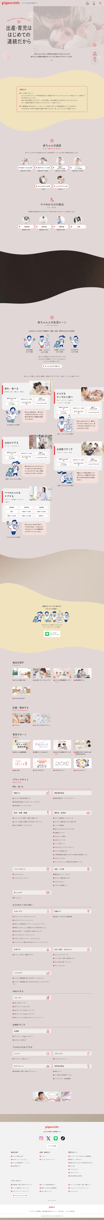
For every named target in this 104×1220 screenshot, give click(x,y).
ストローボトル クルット (21, 878)
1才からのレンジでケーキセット (64, 847)
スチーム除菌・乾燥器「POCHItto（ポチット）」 (28, 822)
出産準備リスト (16, 1166)
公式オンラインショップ (18, 1159)
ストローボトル (18, 874)
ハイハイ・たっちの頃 (11, 403)
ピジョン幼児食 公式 (61, 851)
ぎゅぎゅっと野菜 (60, 836)
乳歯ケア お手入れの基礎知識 (63, 917)
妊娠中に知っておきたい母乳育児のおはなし (81, 1163)
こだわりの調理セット (61, 885)
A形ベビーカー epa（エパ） (22, 1007)
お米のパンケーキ (60, 840)
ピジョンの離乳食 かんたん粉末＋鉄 (65, 822)
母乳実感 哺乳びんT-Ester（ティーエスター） (27, 802)
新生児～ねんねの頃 (11, 399)
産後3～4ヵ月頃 (41, 511)
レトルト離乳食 (59, 825)
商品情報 (95, 54)
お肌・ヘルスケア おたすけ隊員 (65, 434)
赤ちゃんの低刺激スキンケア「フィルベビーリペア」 (30, 924)
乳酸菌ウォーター (60, 833)
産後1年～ (41, 516)
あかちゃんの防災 (19, 1040)
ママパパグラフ (74, 1169)
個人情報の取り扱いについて (49, 1211)
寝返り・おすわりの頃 (41, 399)
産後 (11, 511)
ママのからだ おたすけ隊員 (12, 537)
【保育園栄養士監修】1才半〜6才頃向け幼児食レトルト (71, 855)
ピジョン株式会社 (70, 1211)
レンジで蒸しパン (60, 844)
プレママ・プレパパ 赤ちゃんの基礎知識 (80, 1156)
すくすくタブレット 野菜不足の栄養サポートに (69, 862)
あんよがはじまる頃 (26, 403)
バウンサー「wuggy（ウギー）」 (23, 1036)
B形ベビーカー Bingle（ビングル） (24, 1014)
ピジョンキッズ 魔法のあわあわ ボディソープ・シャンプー (31, 942)
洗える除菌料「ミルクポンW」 (23, 825)
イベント (43, 1156)
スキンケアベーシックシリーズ (23, 920)
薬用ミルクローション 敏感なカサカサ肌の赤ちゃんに (30, 928)
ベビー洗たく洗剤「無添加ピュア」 (65, 958)
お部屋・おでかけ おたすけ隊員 (13, 479)
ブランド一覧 (95, 60)
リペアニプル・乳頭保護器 (62, 1079)
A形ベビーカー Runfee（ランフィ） (24, 1010)
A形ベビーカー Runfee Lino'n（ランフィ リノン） (29, 1017)
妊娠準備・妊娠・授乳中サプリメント (25, 1071)
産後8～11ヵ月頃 (26, 516)
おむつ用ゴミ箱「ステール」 (63, 962)
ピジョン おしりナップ (61, 955)
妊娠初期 (11, 507)
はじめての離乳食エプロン (62, 878)
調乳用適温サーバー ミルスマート (65, 798)
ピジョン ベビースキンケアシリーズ (24, 917)
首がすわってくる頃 (26, 399)
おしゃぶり (17, 898)
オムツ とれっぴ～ (60, 966)
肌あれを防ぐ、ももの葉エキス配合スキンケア (28, 931)
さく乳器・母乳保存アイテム (63, 1075)
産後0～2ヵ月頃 (26, 511)
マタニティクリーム (60, 1059)
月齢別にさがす (88, 4)
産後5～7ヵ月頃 (11, 516)
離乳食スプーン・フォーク (62, 874)
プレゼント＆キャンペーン (48, 1159)
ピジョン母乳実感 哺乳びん (22, 798)
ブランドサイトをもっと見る (21, 1195)
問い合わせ (61, 1211)
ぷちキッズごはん (60, 858)
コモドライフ (73, 1172)
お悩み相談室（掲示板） (76, 1176)
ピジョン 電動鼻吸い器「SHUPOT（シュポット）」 (29, 978)
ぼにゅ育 (72, 1166)
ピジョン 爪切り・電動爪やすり (23, 955)
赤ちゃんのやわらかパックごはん (64, 829)
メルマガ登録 (52, 1146)
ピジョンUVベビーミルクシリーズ (24, 935)
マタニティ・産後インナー (22, 1059)
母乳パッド (58, 1071)
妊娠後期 (41, 507)
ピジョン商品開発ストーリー (19, 1163)
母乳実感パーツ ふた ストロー (23, 806)
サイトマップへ (52, 1200)
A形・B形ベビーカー (20, 1003)
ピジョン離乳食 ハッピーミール (64, 818)
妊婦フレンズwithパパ (76, 1159)
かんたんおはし (59, 882)
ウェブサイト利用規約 (35, 1211)
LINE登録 (94, 4)
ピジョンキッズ (74, 1191)
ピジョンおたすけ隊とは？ (53, 366)
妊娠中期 (26, 507)
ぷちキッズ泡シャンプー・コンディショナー (27, 938)
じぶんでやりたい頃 (41, 403)
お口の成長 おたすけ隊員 (13, 424)
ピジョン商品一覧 (17, 1156)
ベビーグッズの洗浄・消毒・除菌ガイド (26, 818)
